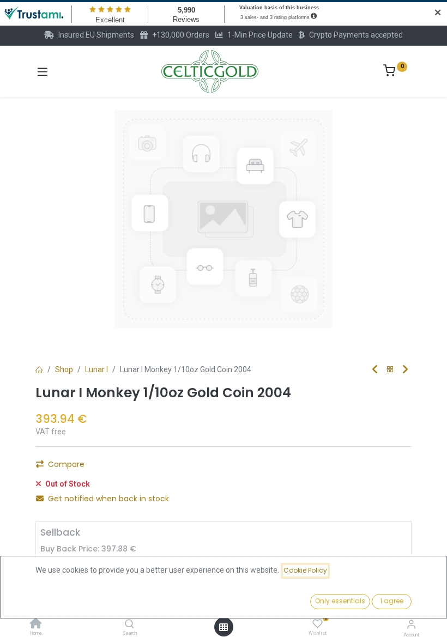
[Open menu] (223, 627)
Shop (64, 369)
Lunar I (96, 369)
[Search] (129, 624)
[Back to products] (390, 369)
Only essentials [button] (340, 600)
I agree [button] (391, 600)
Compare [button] (66, 464)
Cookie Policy (305, 570)
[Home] (36, 624)
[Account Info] (411, 624)
